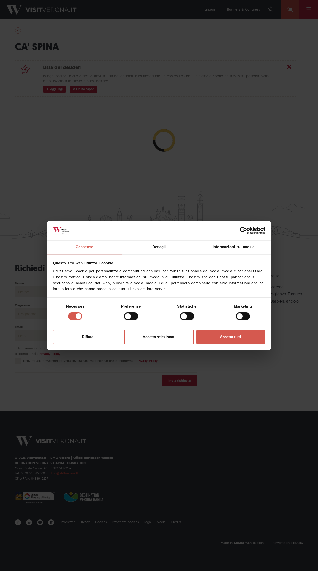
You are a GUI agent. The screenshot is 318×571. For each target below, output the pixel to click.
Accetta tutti (230, 337)
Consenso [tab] (84, 247)
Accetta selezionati (159, 337)
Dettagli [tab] (159, 247)
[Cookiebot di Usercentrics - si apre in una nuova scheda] (243, 230)
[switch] (131, 316)
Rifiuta (87, 337)
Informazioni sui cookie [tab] (234, 247)
